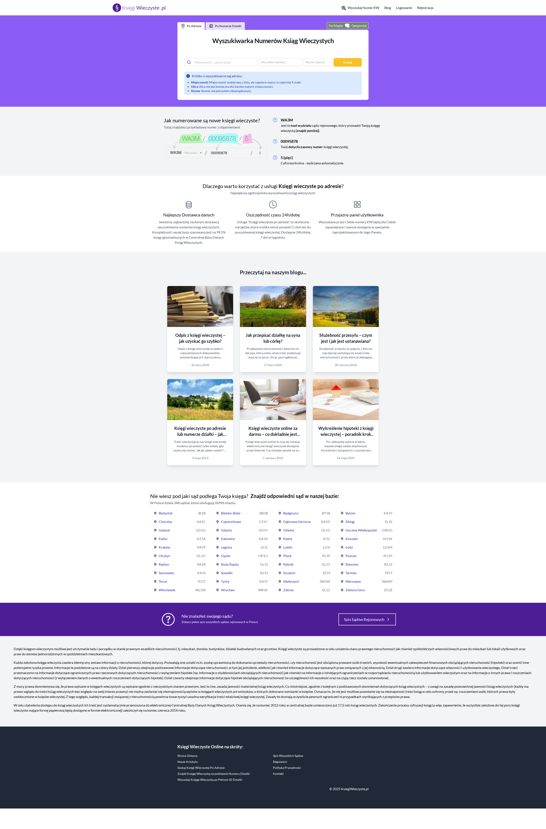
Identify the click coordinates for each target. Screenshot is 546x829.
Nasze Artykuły (187, 761)
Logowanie (404, 8)
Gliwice (288, 530)
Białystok (166, 513)
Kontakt (278, 773)
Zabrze (288, 590)
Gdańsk (164, 530)
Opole (225, 556)
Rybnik (288, 564)
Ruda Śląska (230, 564)
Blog (387, 8)
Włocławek (167, 590)
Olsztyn (164, 556)
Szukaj (347, 62)
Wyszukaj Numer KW (363, 8)
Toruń (163, 581)
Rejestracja (425, 8)
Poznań (351, 556)
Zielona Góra (355, 590)
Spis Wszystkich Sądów (288, 755)
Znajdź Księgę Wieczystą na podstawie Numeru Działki (213, 773)
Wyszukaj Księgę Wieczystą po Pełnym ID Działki (209, 779)
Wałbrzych (291, 581)
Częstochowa (231, 522)
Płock (287, 556)
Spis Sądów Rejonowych (364, 619)
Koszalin (352, 539)
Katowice (228, 539)
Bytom (350, 513)
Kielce (287, 539)
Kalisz (163, 539)
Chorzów (165, 522)
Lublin (287, 547)
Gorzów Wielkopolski (361, 530)
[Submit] (189, 62)
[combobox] (220, 62)
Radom (164, 564)
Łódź (349, 547)
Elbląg (350, 522)
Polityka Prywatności (287, 767)
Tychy (225, 581)
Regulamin (280, 761)
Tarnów (351, 573)
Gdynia (226, 530)
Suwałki (226, 573)
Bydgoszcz (291, 513)
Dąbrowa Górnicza (297, 522)
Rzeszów (352, 564)
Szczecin (289, 573)
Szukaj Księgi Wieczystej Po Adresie (201, 767)
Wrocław (227, 590)
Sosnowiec (166, 573)
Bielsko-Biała (230, 513)
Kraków (164, 547)
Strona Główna (187, 755)
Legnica (226, 547)
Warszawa (353, 581)
